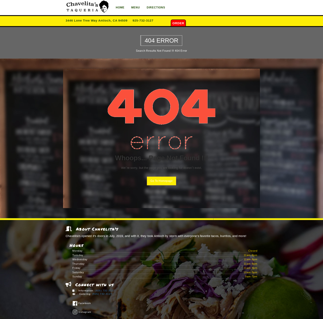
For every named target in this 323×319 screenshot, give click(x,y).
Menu (135, 7)
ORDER (178, 23)
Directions (156, 7)
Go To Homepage (161, 180)
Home (120, 7)
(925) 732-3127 (104, 290)
